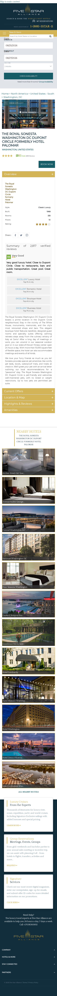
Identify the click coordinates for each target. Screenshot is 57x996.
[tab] (28, 174)
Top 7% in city (28, 309)
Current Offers (13, 391)
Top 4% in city (28, 299)
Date (7, 39)
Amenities (10, 410)
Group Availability (46, 82)
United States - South (42, 93)
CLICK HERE (12, 902)
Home (5, 93)
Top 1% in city (28, 280)
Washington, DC (12, 97)
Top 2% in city (28, 290)
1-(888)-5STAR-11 (41, 26)
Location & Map (14, 397)
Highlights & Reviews (18, 403)
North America (19, 93)
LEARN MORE (13, 825)
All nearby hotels (28, 792)
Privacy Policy (33, 982)
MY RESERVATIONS (45, 21)
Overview (10, 174)
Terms (25, 982)
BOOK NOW (47, 164)
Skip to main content (10, 1)
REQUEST (11, 865)
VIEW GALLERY (16, 103)
